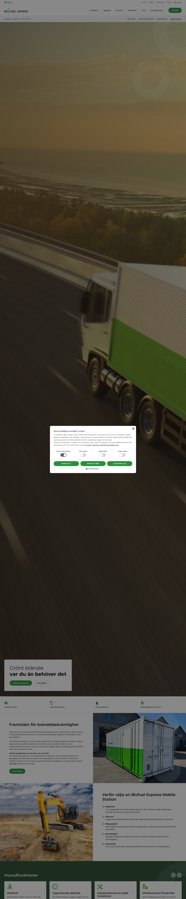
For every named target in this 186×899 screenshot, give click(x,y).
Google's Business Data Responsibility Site (101, 445)
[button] (93, 470)
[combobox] (133, 428)
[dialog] (93, 449)
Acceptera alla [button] (119, 464)
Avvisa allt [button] (66, 464)
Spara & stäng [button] (93, 464)
